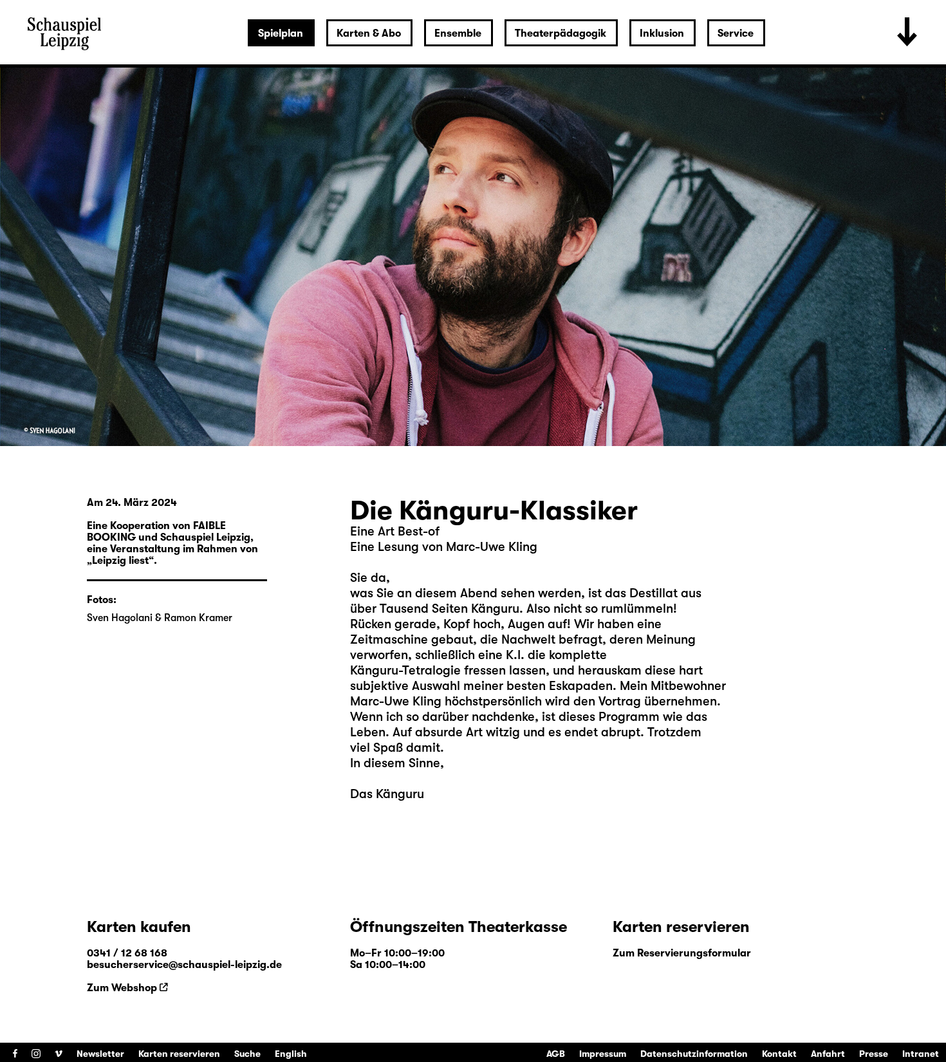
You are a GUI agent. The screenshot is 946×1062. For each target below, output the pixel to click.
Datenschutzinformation (694, 1053)
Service (736, 33)
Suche (247, 1053)
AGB (555, 1053)
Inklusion (662, 33)
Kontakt (779, 1053)
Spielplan (280, 33)
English (291, 1053)
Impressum (602, 1053)
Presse (873, 1053)
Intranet (920, 1053)
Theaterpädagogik (560, 33)
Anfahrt (828, 1053)
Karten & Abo (369, 33)
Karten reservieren (179, 1053)
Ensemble (457, 33)
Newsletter (100, 1053)
